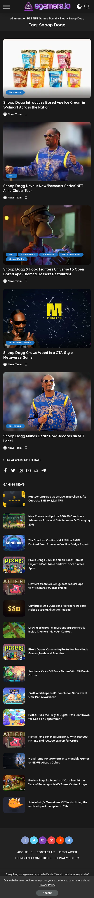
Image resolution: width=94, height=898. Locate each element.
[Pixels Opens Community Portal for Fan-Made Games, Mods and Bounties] (14, 652)
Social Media (16, 259)
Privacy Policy (47, 885)
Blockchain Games (20, 342)
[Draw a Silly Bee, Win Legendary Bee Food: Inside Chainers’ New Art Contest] (14, 630)
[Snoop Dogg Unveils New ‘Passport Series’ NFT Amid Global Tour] (47, 151)
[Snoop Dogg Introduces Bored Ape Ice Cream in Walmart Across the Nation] (47, 68)
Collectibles (28, 254)
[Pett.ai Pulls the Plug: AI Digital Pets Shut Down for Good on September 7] (14, 717)
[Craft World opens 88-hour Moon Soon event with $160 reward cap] (14, 696)
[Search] (86, 6)
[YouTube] (28, 471)
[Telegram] (44, 471)
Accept (47, 893)
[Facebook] (5, 471)
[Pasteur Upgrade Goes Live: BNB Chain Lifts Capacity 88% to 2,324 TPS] (14, 499)
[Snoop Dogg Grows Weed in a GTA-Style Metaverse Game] (47, 318)
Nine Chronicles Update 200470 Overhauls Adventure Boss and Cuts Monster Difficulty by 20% (59, 520)
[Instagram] (21, 471)
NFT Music (15, 426)
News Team (15, 114)
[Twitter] (13, 471)
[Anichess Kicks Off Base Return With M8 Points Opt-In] (14, 674)
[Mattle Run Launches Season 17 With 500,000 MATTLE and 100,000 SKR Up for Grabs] (14, 739)
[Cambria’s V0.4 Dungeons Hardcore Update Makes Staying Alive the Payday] (14, 608)
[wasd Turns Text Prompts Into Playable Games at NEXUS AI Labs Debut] (14, 761)
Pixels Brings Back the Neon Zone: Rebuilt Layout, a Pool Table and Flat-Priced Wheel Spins (56, 564)
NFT (11, 175)
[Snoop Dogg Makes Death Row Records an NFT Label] (47, 401)
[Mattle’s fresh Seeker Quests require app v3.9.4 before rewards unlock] (14, 586)
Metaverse (15, 92)
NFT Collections (71, 254)
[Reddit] (36, 471)
